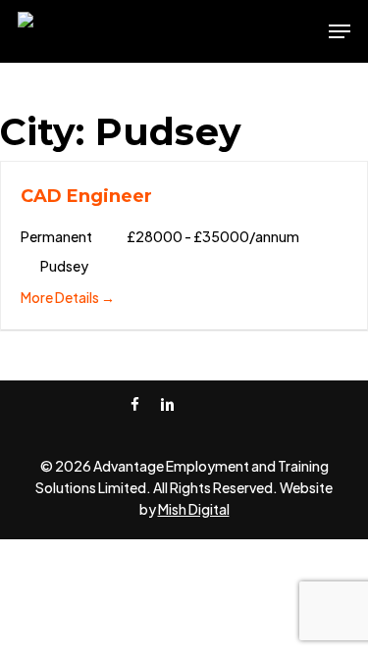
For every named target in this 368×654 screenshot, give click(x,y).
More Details (61, 297)
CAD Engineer (86, 196)
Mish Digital (194, 509)
